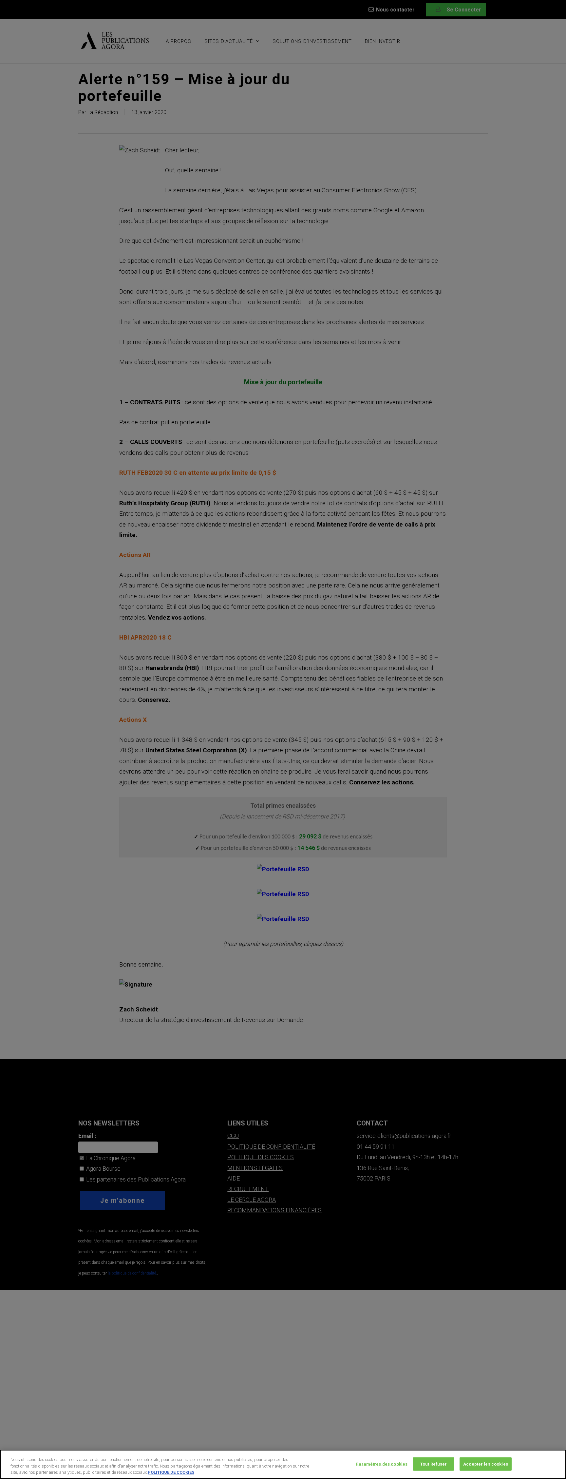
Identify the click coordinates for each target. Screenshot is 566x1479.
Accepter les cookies (485, 1463)
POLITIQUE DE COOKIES (171, 1472)
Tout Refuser (433, 1463)
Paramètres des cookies (381, 1463)
